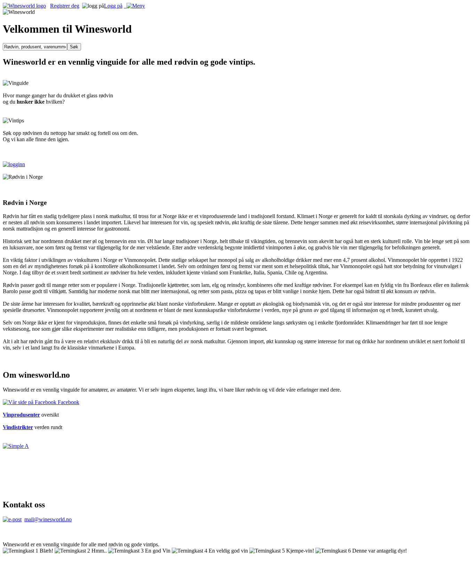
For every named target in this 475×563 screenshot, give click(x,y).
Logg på (113, 6)
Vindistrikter (18, 427)
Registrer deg (64, 6)
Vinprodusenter (21, 415)
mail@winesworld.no (48, 519)
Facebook (67, 402)
